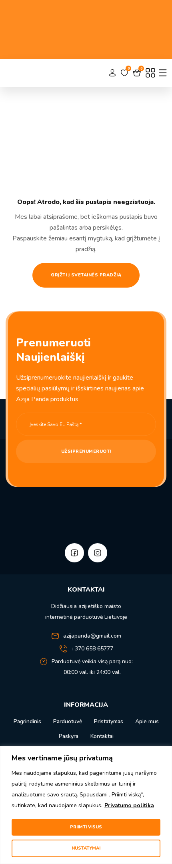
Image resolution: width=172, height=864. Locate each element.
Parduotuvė (67, 721)
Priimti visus (86, 827)
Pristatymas (108, 721)
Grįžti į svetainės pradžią (86, 275)
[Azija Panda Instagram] (97, 552)
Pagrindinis (27, 721)
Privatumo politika (129, 805)
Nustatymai (86, 848)
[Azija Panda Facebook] (74, 552)
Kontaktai (102, 736)
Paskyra (68, 736)
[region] (86, 805)
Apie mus (147, 721)
